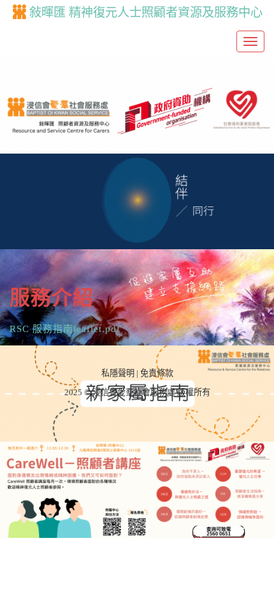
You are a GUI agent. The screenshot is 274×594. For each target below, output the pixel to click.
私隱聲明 (117, 373)
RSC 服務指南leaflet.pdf (65, 329)
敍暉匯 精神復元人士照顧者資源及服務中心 (146, 12)
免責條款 (156, 373)
